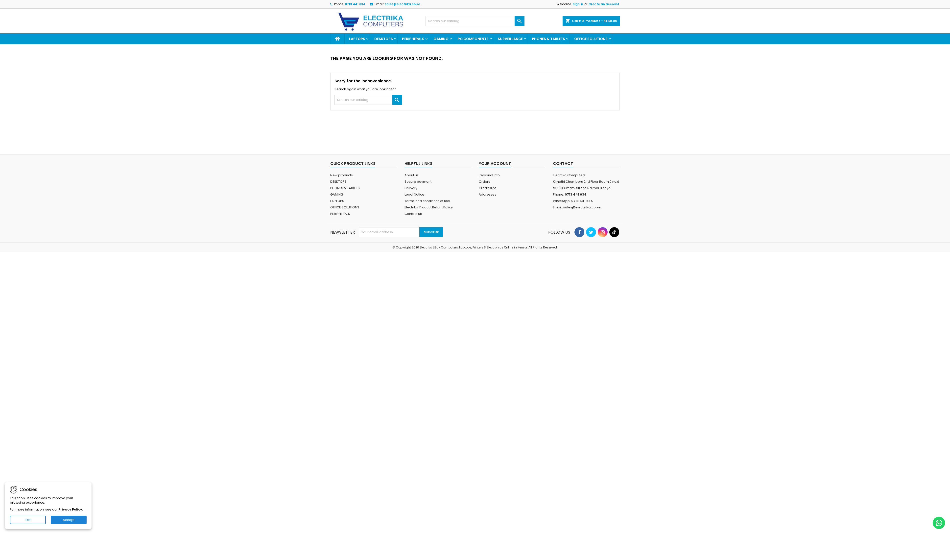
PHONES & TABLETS (548, 38)
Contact (563, 163)
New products (341, 175)
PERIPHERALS (413, 38)
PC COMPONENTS (473, 38)
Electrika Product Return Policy (428, 207)
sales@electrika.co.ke (402, 4)
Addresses (487, 194)
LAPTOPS (357, 38)
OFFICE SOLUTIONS (591, 38)
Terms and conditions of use (427, 201)
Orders (484, 181)
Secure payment (417, 181)
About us (411, 175)
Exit (27, 519)
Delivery (410, 188)
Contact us (413, 213)
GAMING (441, 38)
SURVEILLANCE (510, 38)
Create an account (604, 4)
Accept (68, 519)
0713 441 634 (355, 4)
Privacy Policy (70, 509)
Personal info (489, 175)
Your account (495, 163)
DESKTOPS (383, 38)
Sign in (578, 4)
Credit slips (488, 188)
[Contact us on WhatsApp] (939, 523)
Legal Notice (414, 194)
